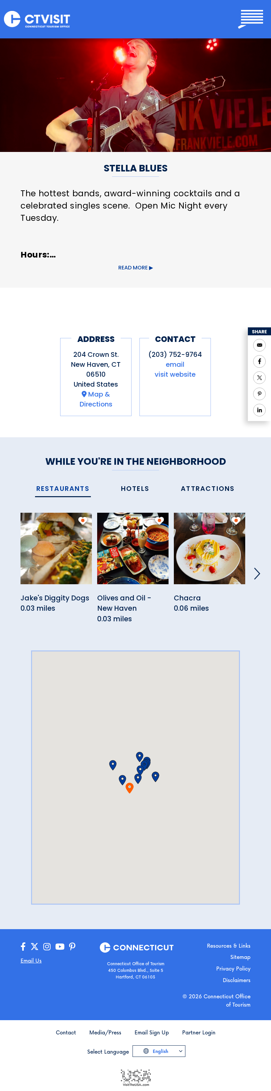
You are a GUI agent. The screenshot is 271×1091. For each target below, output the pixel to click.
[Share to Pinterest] (259, 394)
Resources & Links (229, 945)
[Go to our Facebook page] (23, 946)
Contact (66, 1032)
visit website (175, 374)
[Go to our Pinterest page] (72, 946)
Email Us (31, 960)
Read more (133, 267)
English (159, 1051)
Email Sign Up (152, 1032)
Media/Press (105, 1032)
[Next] (257, 573)
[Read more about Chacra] (209, 552)
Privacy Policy (233, 968)
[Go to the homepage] (37, 19)
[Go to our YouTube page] (59, 946)
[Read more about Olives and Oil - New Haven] (133, 552)
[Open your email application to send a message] (259, 345)
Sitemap (240, 957)
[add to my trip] (82, 521)
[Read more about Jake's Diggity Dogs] (56, 552)
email (175, 364)
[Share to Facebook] (259, 361)
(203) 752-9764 (175, 354)
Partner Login (198, 1032)
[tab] (63, 489)
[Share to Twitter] (259, 377)
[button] (122, 780)
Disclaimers (237, 980)
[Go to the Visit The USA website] (135, 1077)
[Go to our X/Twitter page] (34, 946)
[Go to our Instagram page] (47, 946)
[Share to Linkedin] (259, 410)
